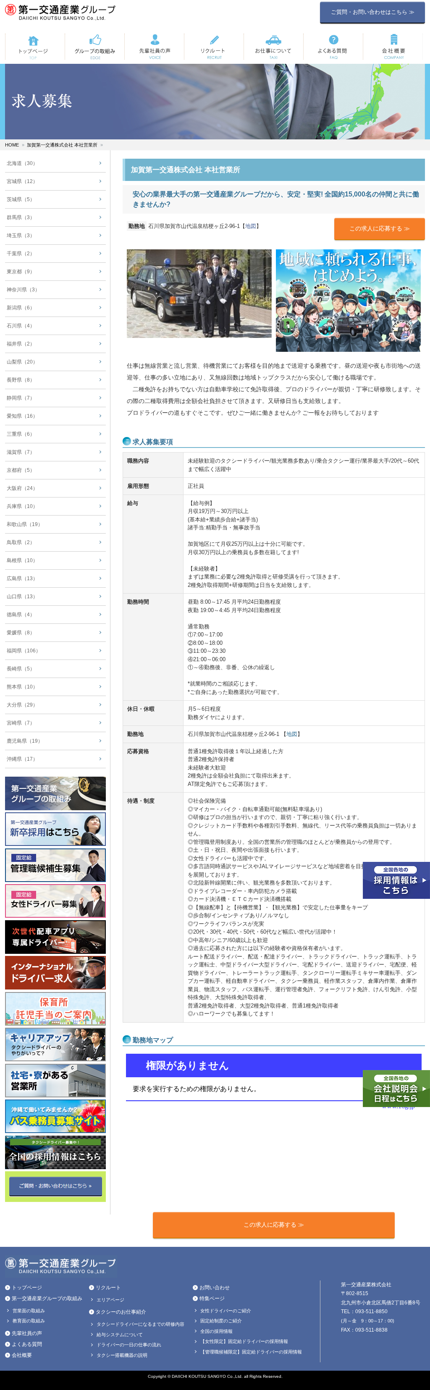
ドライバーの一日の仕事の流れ (129, 1344)
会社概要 (22, 1355)
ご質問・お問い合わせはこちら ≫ (372, 12)
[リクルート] (214, 47)
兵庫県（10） (22, 506)
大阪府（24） (22, 488)
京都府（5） (21, 470)
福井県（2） (21, 344)
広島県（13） (22, 578)
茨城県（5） (21, 199)
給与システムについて (120, 1334)
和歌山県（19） (25, 524)
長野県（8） (21, 380)
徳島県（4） (21, 615)
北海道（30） (22, 163)
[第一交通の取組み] (94, 47)
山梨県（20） (22, 362)
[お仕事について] (273, 47)
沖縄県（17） (22, 759)
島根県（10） (22, 560)
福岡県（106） (24, 651)
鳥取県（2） (21, 542)
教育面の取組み (29, 1320)
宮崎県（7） (21, 723)
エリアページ (110, 1299)
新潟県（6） (21, 308)
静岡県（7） (21, 398)
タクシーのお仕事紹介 (121, 1312)
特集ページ (212, 1298)
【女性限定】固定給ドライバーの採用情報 (244, 1341)
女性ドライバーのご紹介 (225, 1310)
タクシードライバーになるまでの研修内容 (140, 1324)
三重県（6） (21, 434)
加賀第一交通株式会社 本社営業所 (62, 144)
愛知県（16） (22, 416)
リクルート (108, 1288)
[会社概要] (392, 47)
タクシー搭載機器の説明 (122, 1355)
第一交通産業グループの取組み (47, 1298)
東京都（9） (21, 272)
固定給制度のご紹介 (221, 1320)
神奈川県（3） (23, 290)
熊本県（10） (22, 687)
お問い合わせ (214, 1288)
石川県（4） (21, 326)
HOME (12, 144)
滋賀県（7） (21, 452)
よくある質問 (27, 1344)
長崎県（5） (21, 669)
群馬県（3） (21, 217)
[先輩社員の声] (154, 47)
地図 (250, 226)
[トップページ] (35, 47)
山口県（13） (22, 596)
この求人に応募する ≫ (379, 228)
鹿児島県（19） (25, 741)
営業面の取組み (29, 1310)
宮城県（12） (22, 181)
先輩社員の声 (27, 1333)
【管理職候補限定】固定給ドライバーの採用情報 (251, 1351)
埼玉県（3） (21, 235)
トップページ (27, 1288)
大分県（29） (22, 705)
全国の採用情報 (216, 1331)
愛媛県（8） (21, 633)
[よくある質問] (333, 47)
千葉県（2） (21, 254)
